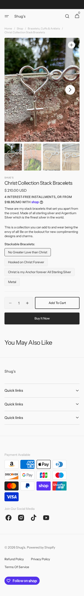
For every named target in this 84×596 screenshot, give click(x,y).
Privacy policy (40, 559)
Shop (20, 28)
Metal (14, 283)
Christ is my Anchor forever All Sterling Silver (39, 273)
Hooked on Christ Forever (26, 263)
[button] (7, 16)
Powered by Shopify (41, 547)
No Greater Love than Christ (27, 253)
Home (8, 28)
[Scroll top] (78, 590)
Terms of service (16, 567)
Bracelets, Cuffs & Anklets (44, 28)
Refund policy (14, 559)
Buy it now (42, 318)
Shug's (20, 547)
